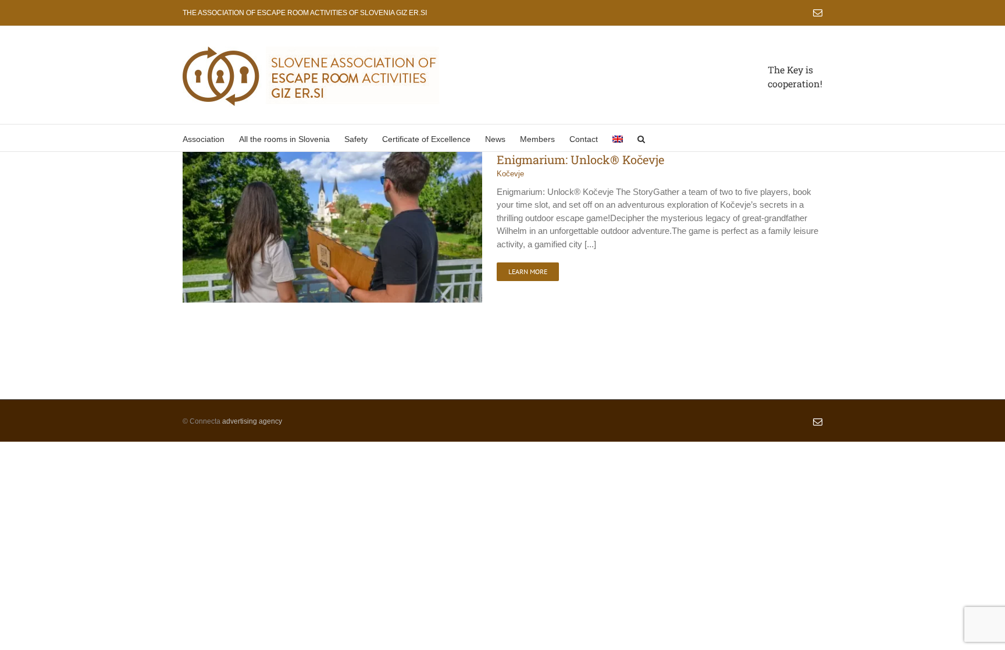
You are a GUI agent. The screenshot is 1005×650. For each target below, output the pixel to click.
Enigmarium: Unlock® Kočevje (580, 159)
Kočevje (510, 173)
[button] (641, 138)
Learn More (527, 271)
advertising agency (252, 421)
